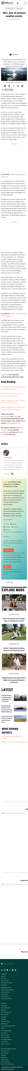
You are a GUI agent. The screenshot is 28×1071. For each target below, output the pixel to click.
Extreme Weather (19, 8)
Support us (4, 374)
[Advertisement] (14, 35)
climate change (9, 582)
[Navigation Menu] (25, 3)
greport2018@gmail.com (13, 423)
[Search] (17, 3)
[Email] (12, 474)
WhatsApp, (6, 432)
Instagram (7, 416)
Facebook (16, 416)
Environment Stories (9, 8)
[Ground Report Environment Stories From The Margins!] (7, 3)
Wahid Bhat (15, 54)
